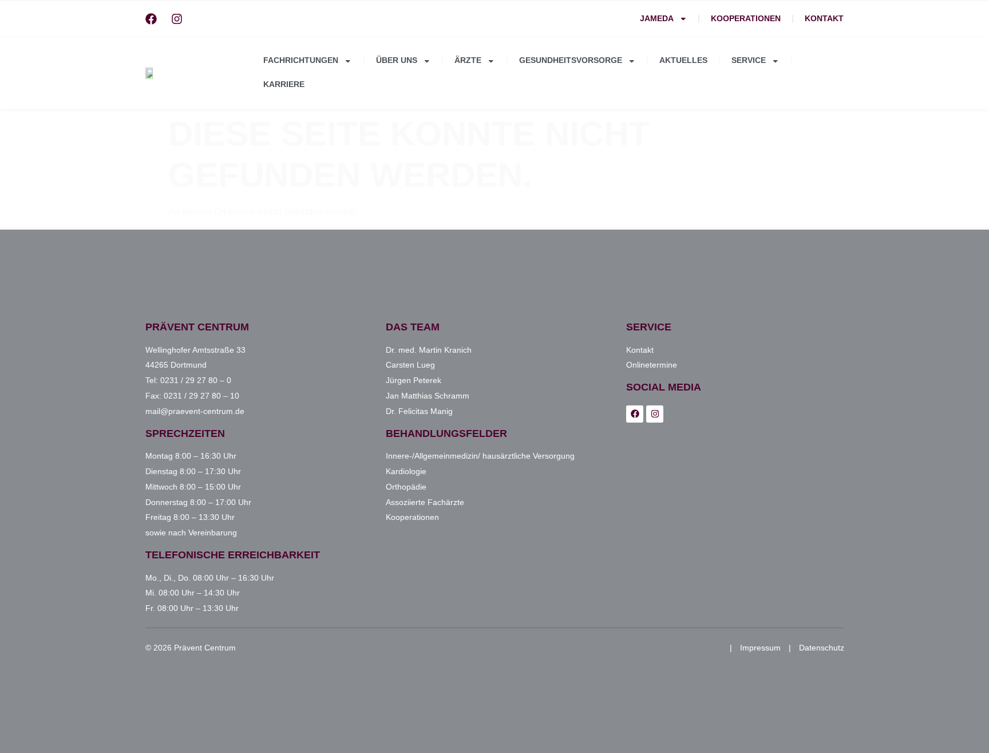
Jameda (657, 18)
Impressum (760, 647)
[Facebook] (151, 18)
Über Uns (396, 60)
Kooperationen (746, 18)
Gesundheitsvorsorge (570, 60)
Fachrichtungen (300, 60)
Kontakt (824, 18)
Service (748, 60)
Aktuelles (683, 60)
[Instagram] (176, 18)
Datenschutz (821, 647)
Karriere (283, 84)
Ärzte (467, 60)
